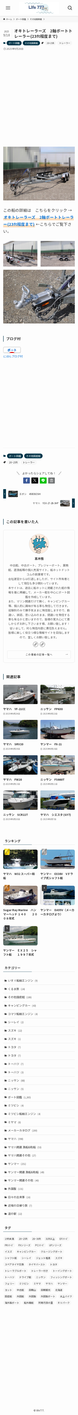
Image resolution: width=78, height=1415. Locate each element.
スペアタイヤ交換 (14, 1264)
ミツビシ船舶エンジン (24, 1114)
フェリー (9, 1283)
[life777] (39, 8)
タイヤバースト (37, 1264)
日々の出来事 (19, 1197)
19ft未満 (9, 1238)
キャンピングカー (22, 1005)
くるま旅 (16, 989)
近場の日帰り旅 (20, 1205)
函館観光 (45, 1290)
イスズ (8, 1251)
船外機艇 (29, 1302)
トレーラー (64, 43)
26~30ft (36, 1238)
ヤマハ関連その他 (22, 1155)
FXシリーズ (24, 1245)
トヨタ (14, 1047)
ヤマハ (15, 1139)
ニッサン (16, 1080)
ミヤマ (14, 1122)
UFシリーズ (55, 1245)
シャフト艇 (11, 1258)
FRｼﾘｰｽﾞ (9, 1245)
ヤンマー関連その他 (23, 1180)
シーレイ (16, 1022)
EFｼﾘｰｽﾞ (64, 1238)
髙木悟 (39, 558)
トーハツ (16, 1064)
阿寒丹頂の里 (45, 1302)
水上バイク (66, 1296)
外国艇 (20, 1296)
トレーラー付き (39, 1270)
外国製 (15, 1189)
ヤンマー (17, 1164)
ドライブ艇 (25, 1277)
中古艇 (20, 1290)
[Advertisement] (39, 95)
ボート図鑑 (14, 43)
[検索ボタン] (70, 8)
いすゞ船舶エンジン (23, 980)
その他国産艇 (31, 43)
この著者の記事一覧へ (39, 654)
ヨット (8, 1290)
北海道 (58, 1290)
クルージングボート (51, 1251)
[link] (35, 644)
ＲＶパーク (64, 1302)
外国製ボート (48, 1296)
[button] (26, 481)
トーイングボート (62, 1270)
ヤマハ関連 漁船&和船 (24, 1147)
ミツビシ (16, 1105)
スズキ (15, 1030)
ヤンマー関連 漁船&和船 (26, 1172)
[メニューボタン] (8, 8)
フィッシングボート (61, 1277)
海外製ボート (12, 1302)
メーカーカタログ (22, 1130)
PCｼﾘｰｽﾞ (39, 1245)
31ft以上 (50, 1238)
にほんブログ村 (13, 356)
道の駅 (15, 1214)
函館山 (32, 1290)
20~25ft (50, 43)
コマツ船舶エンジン (23, 1014)
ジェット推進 (43, 1258)
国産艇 (8, 1296)
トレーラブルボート (15, 1270)
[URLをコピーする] (51, 481)
